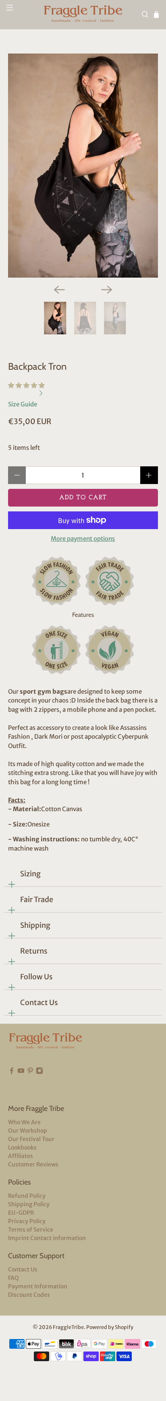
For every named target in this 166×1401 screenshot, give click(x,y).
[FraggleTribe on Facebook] (11, 1082)
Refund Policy (27, 1195)
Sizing (30, 873)
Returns (34, 951)
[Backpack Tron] (83, 166)
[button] (26, 385)
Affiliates (20, 1156)
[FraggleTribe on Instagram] (39, 1082)
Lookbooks (22, 1147)
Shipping (35, 925)
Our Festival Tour (31, 1139)
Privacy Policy (27, 1221)
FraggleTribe (68, 1327)
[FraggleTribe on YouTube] (21, 1082)
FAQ (13, 1278)
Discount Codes (29, 1294)
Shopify (124, 1327)
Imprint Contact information (47, 1238)
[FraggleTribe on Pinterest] (30, 1082)
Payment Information (37, 1286)
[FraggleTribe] (83, 14)
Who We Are (24, 1122)
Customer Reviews (33, 1164)
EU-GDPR (21, 1212)
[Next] (107, 290)
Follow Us (36, 976)
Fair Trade (36, 899)
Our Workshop (27, 1130)
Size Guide (23, 404)
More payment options (83, 538)
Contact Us (39, 1002)
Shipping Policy (29, 1204)
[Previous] (59, 290)
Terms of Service (30, 1229)
